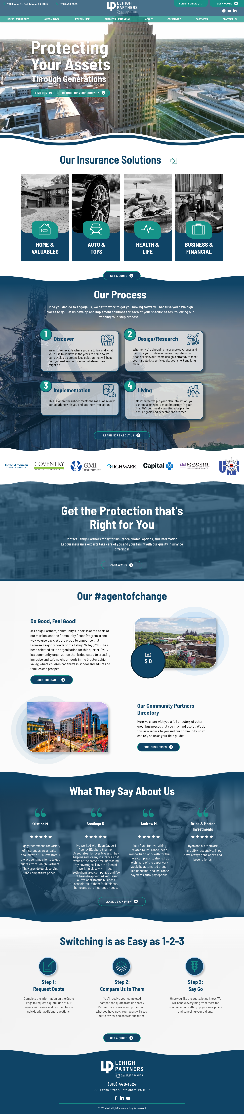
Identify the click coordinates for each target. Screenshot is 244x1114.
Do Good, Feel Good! (53, 620)
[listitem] (45, 217)
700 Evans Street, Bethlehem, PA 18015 (122, 1090)
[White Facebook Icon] (115, 1098)
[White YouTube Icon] (128, 1098)
